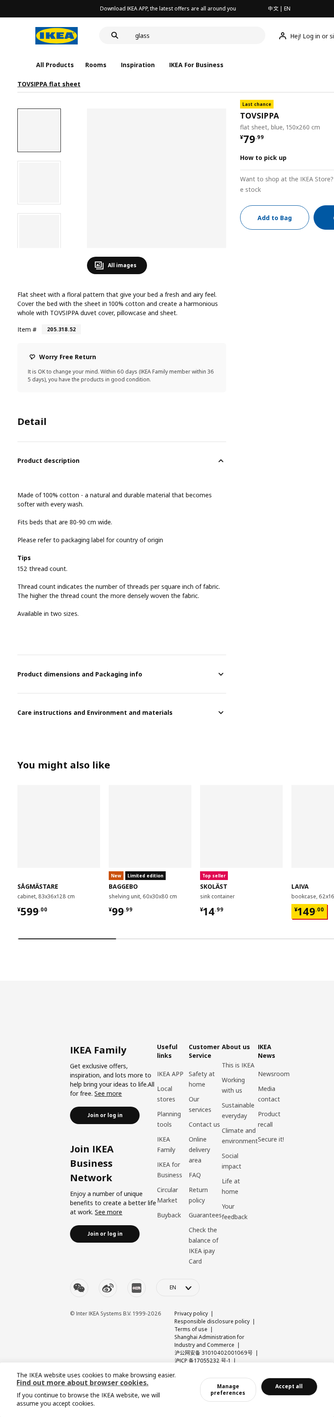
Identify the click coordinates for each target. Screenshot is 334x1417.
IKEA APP (170, 1074)
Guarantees (205, 1215)
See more (108, 1093)
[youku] (136, 1288)
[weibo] (108, 1288)
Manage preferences (227, 1389)
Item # (27, 329)
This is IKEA (238, 1065)
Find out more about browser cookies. (82, 1382)
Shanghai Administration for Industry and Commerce (209, 1341)
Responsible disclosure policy (212, 1321)
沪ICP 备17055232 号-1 (202, 1360)
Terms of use (190, 1329)
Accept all (289, 1386)
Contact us (204, 1124)
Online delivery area (199, 1149)
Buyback (169, 1215)
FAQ (195, 1175)
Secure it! (271, 1139)
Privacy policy (191, 1313)
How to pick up (263, 157)
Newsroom (274, 1074)
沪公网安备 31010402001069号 (213, 1352)
